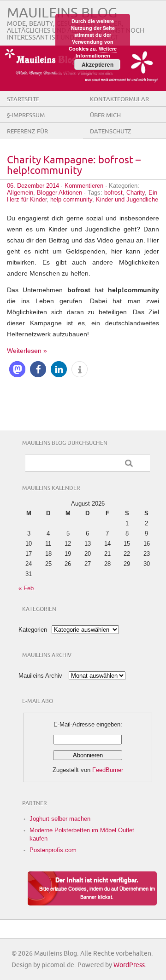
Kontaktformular (119, 99)
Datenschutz (110, 131)
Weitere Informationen (96, 52)
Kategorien (32, 629)
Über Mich (105, 115)
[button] (17, 369)
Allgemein (20, 192)
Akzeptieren (97, 64)
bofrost (113, 192)
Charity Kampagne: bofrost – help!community (74, 165)
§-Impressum (26, 115)
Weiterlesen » (27, 350)
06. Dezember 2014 (33, 185)
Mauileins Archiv (40, 675)
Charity (135, 192)
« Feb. (27, 588)
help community (71, 199)
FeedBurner (107, 770)
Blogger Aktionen (59, 192)
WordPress (129, 965)
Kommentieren (84, 185)
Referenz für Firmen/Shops (28, 138)
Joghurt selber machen (60, 818)
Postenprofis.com (53, 850)
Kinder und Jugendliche (127, 199)
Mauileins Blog (62, 13)
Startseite (23, 99)
